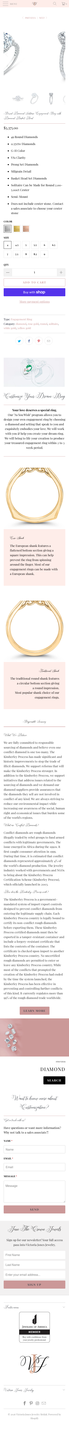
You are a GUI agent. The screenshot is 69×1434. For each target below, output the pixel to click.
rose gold (33, 324)
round (43, 324)
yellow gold (24, 328)
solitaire (53, 324)
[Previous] (7, 54)
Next (42, 17)
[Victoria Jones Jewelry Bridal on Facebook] (25, 1403)
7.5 (16, 254)
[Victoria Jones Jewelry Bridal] (34, 3)
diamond (21, 324)
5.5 (35, 244)
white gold (10, 328)
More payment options (35, 301)
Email (8, 1158)
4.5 (16, 244)
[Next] (62, 54)
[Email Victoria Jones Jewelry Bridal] (44, 1403)
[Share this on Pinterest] (39, 341)
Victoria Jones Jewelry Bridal (31, 1414)
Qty (6, 264)
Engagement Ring (21, 319)
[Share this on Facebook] (29, 341)
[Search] (56, 3)
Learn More (35, 1011)
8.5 (35, 254)
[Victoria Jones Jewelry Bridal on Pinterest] (31, 1403)
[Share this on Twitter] (19, 341)
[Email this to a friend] (49, 341)
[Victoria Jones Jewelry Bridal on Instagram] (37, 1403)
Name (8, 1140)
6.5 (53, 244)
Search (54, 1080)
